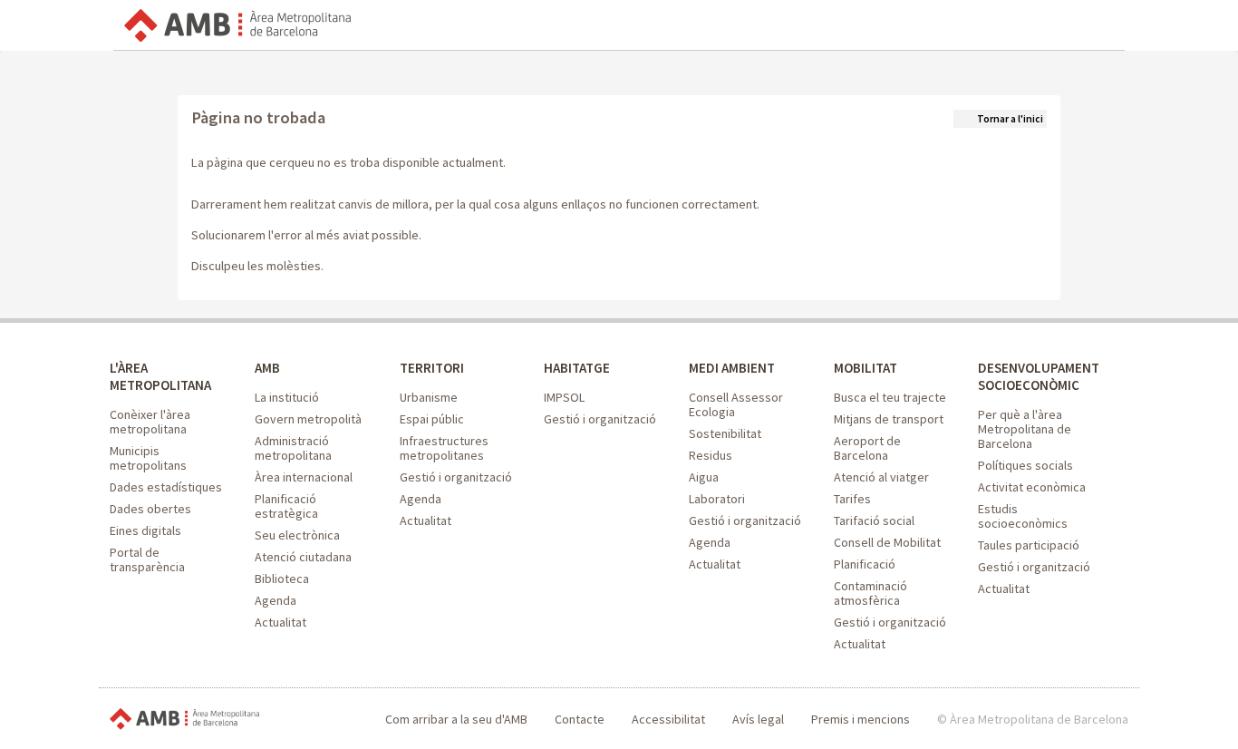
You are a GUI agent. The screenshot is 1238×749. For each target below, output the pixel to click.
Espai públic (432, 419)
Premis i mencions (860, 719)
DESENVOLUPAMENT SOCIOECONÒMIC (1038, 376)
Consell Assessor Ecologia (736, 404)
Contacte (579, 719)
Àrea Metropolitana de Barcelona (184, 719)
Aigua (704, 477)
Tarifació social (874, 520)
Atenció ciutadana (303, 557)
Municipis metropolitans (148, 458)
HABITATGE (577, 367)
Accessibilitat (668, 719)
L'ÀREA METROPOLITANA (160, 376)
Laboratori (717, 499)
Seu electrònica (297, 535)
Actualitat (280, 622)
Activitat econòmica (1032, 487)
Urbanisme (429, 397)
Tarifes (852, 499)
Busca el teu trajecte (890, 397)
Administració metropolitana (293, 448)
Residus (710, 455)
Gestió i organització (456, 477)
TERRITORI (432, 367)
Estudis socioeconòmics (1023, 516)
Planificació (864, 564)
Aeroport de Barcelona (867, 448)
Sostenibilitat (725, 433)
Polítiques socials (1025, 465)
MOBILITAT (865, 367)
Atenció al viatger (881, 477)
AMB (267, 367)
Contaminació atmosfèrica (870, 593)
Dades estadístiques (166, 487)
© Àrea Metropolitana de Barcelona (1032, 719)
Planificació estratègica (286, 506)
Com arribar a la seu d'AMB (456, 719)
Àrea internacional (304, 477)
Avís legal (758, 719)
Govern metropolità (308, 419)
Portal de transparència (147, 559)
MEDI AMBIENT (732, 367)
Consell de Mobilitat (887, 542)
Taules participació (1028, 545)
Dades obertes (150, 509)
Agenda (275, 600)
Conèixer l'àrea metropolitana (150, 421)
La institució (287, 397)
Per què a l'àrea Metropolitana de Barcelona (1024, 429)
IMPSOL (564, 397)
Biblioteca (282, 578)
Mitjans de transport (888, 419)
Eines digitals (145, 530)
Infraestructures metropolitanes (444, 448)
